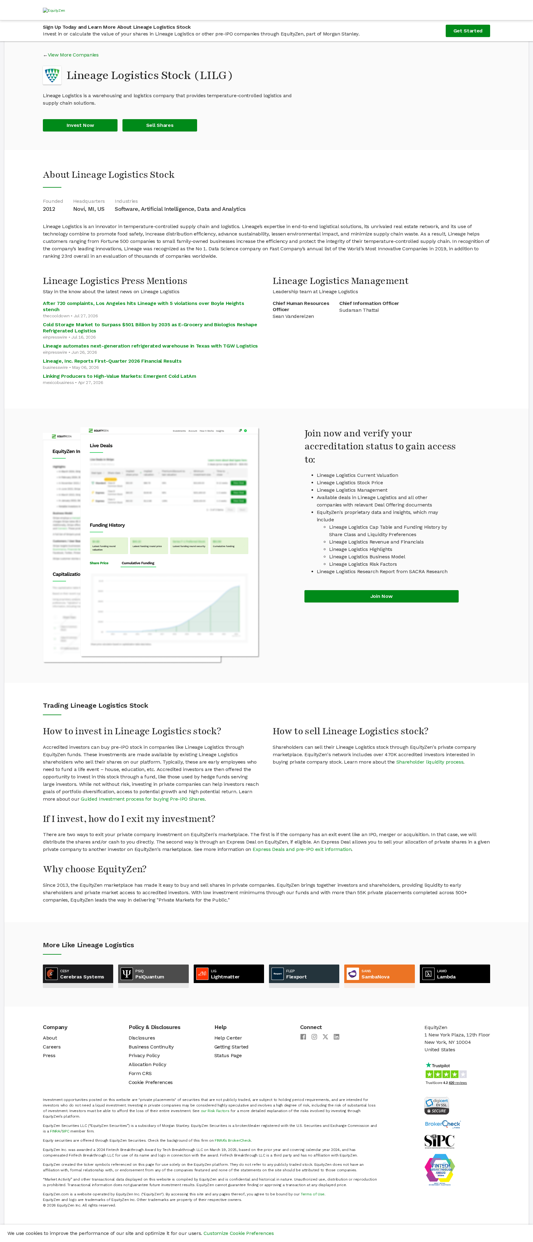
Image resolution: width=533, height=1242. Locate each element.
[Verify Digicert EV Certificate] (436, 1105)
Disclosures (142, 1038)
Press (49, 1055)
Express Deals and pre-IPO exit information (302, 849)
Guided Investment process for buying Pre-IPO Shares (143, 799)
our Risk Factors (215, 1111)
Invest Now (80, 125)
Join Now (381, 596)
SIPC (65, 1131)
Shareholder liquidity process (430, 762)
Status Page (228, 1055)
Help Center (228, 1038)
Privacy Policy (144, 1055)
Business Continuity (151, 1047)
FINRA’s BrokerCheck (233, 1140)
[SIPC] (439, 1141)
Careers (52, 1047)
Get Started (467, 31)
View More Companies (73, 55)
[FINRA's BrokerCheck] (442, 1124)
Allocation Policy (147, 1064)
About (50, 1038)
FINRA (55, 1131)
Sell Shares (159, 125)
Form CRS (140, 1073)
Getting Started (231, 1047)
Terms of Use (312, 1194)
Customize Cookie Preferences (239, 1233)
